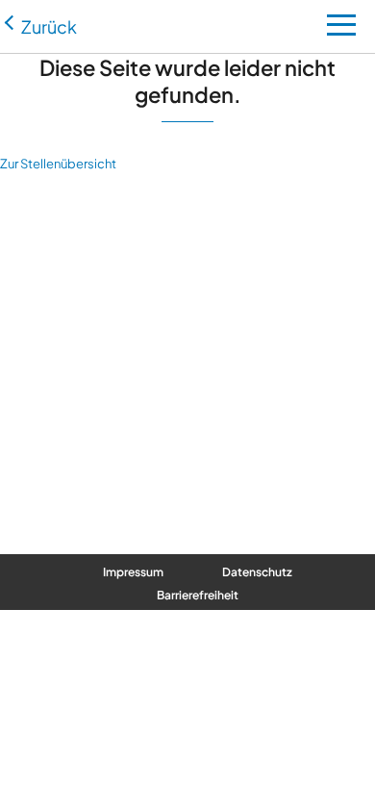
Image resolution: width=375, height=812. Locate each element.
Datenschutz (257, 572)
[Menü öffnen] (341, 30)
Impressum (133, 572)
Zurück (49, 26)
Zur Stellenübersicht (58, 163)
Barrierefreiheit (197, 595)
